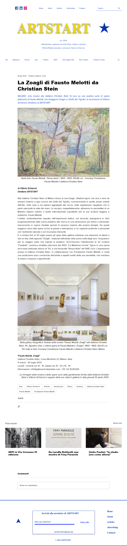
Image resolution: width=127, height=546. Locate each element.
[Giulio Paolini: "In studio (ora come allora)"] (104, 438)
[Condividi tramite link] (19, 406)
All (6, 59)
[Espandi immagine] (63, 295)
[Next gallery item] (106, 294)
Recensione (58, 386)
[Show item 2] (39, 333)
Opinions (16, 59)
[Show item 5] (84, 333)
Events (27, 59)
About (110, 516)
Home (110, 511)
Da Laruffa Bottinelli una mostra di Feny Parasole (63, 453)
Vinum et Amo (99, 59)
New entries (83, 59)
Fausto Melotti (24, 392)
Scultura (80, 386)
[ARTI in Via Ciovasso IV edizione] (23, 438)
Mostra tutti (117, 423)
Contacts (111, 532)
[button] (118, 60)
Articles (110, 522)
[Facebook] (16, 8)
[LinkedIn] (21, 8)
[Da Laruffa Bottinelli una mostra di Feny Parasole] (63, 438)
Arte (20, 386)
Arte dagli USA (68, 59)
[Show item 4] (69, 333)
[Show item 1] (25, 333)
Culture (45, 59)
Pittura (69, 386)
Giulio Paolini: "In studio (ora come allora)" (103, 453)
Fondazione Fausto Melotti (44, 392)
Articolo (47, 386)
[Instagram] (25, 8)
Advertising (112, 527)
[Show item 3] (54, 333)
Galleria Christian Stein (95, 386)
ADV (55, 59)
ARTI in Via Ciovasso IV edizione (22, 453)
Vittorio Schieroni (33, 386)
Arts (36, 59)
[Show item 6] (99, 333)
